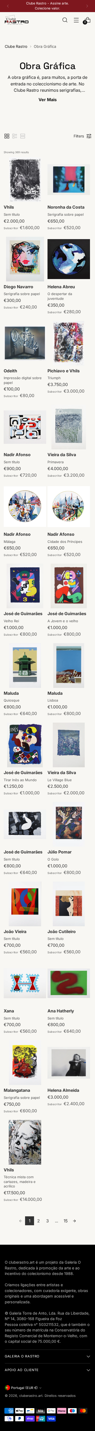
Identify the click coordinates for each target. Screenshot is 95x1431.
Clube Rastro (16, 46)
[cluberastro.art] (16, 20)
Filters (79, 136)
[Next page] (74, 1220)
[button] (7, 136)
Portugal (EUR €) (24, 1388)
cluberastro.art (30, 1396)
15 (66, 1220)
